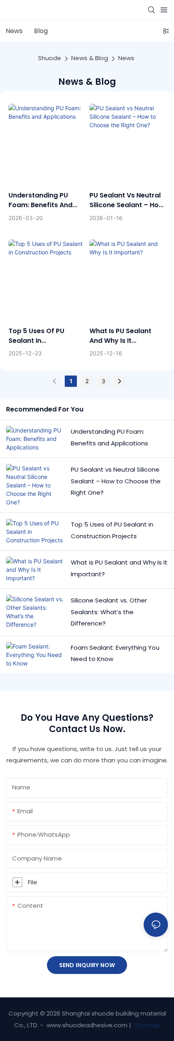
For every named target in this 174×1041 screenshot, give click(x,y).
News (126, 58)
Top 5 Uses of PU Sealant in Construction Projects (45, 336)
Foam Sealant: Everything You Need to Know (115, 653)
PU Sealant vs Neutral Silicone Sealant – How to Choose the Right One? (126, 200)
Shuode (49, 58)
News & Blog (89, 58)
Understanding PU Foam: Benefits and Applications (40, 200)
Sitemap (146, 1025)
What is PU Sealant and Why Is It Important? (120, 336)
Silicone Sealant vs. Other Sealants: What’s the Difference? (109, 612)
